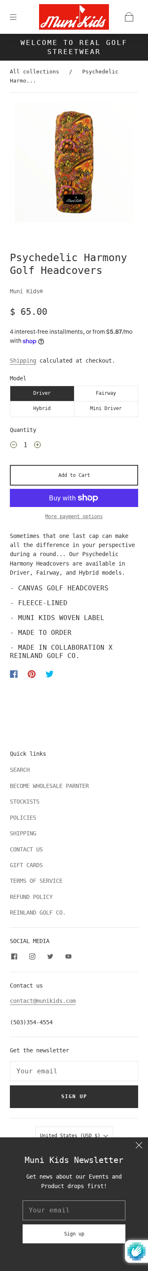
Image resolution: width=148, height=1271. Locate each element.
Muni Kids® (26, 291)
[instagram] (32, 956)
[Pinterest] (32, 674)
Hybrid (42, 408)
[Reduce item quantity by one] (14, 446)
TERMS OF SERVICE (36, 880)
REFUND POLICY (31, 897)
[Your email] (74, 1071)
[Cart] (129, 17)
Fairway (106, 393)
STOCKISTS (24, 801)
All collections (34, 71)
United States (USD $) (71, 1136)
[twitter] (50, 956)
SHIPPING (23, 833)
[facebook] (14, 956)
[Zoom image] (74, 164)
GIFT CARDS (26, 865)
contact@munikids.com (43, 1000)
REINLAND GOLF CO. (38, 912)
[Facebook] (14, 674)
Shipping (23, 360)
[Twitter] (50, 674)
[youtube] (68, 956)
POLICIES (23, 817)
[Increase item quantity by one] (37, 446)
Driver (42, 393)
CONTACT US (26, 849)
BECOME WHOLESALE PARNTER (49, 786)
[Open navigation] (19, 17)
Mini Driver (106, 408)
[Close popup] (139, 1146)
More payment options (74, 516)
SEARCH (20, 769)
